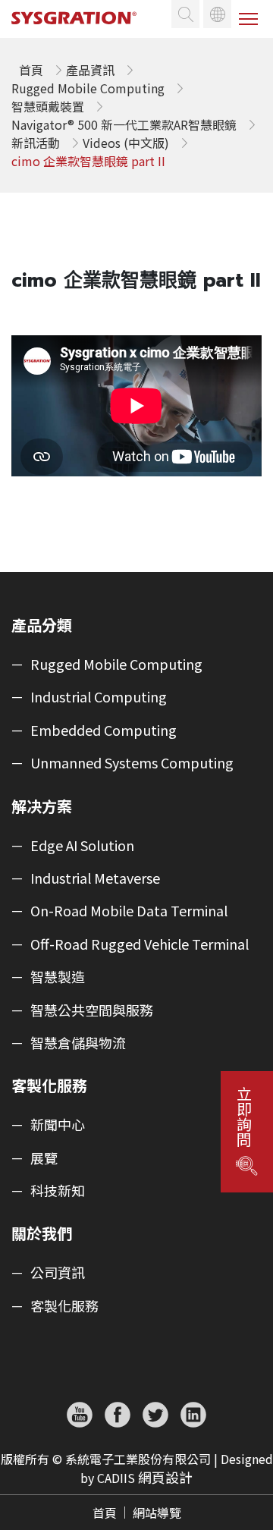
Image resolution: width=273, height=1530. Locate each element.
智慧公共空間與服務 (91, 1010)
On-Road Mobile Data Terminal (129, 911)
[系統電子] (79, 30)
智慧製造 (57, 977)
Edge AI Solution (82, 846)
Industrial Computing (98, 697)
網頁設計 (165, 1477)
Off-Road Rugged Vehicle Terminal (139, 944)
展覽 (44, 1158)
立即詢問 (243, 1116)
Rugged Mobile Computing (116, 664)
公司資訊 (57, 1273)
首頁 (105, 1512)
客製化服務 (64, 1306)
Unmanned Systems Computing (132, 763)
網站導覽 (157, 1512)
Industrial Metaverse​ (95, 878)
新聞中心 (57, 1125)
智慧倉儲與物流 (78, 1043)
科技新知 (57, 1191)
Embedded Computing (103, 730)
